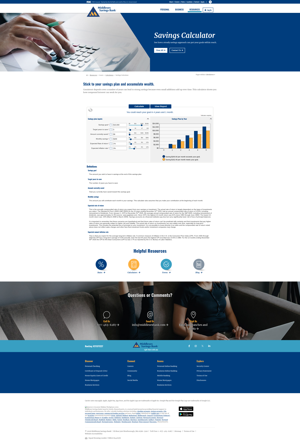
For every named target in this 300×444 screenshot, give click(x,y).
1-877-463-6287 (165, 431)
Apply (202, 1)
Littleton (139, 417)
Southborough (143, 420)
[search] (210, 2)
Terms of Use (202, 376)
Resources (93, 75)
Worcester (153, 422)
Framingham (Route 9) (93, 417)
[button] (118, 118)
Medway (109, 420)
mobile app (155, 413)
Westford (135, 422)
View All (161, 50)
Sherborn (133, 420)
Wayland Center (107, 422)
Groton (111, 417)
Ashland (119, 415)
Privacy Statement (204, 371)
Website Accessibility (94, 434)
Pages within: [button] (205, 74)
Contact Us (178, 50)
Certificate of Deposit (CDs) (96, 371)
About (171, 1)
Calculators (109, 75)
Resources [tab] (194, 9)
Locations (190, 1)
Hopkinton (125, 417)
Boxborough (142, 415)
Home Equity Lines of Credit (96, 376)
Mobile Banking (163, 376)
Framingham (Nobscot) (162, 415)
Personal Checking (92, 366)
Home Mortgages (92, 380)
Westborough (126, 422)
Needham (126, 420)
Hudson (132, 417)
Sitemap (178, 431)
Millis (114, 420)
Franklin (105, 417)
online (138, 413)
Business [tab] (179, 9)
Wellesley (117, 422)
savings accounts (157, 411)
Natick (119, 420)
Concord (150, 415)
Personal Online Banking (167, 366)
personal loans (90, 413)
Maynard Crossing (149, 417)
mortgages (100, 413)
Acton (113, 415)
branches (91, 415)
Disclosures (201, 380)
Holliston (117, 417)
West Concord (144, 422)
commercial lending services (114, 413)
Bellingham (133, 415)
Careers (177, 1)
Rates (183, 1)
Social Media (132, 380)
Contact (196, 1)
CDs (164, 411)
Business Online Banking (167, 371)
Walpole (158, 420)
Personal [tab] (164, 9)
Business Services (92, 385)
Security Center (203, 366)
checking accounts (143, 411)
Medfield (102, 420)
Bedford (125, 415)
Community (132, 371)
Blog (129, 376)
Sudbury (151, 420)
